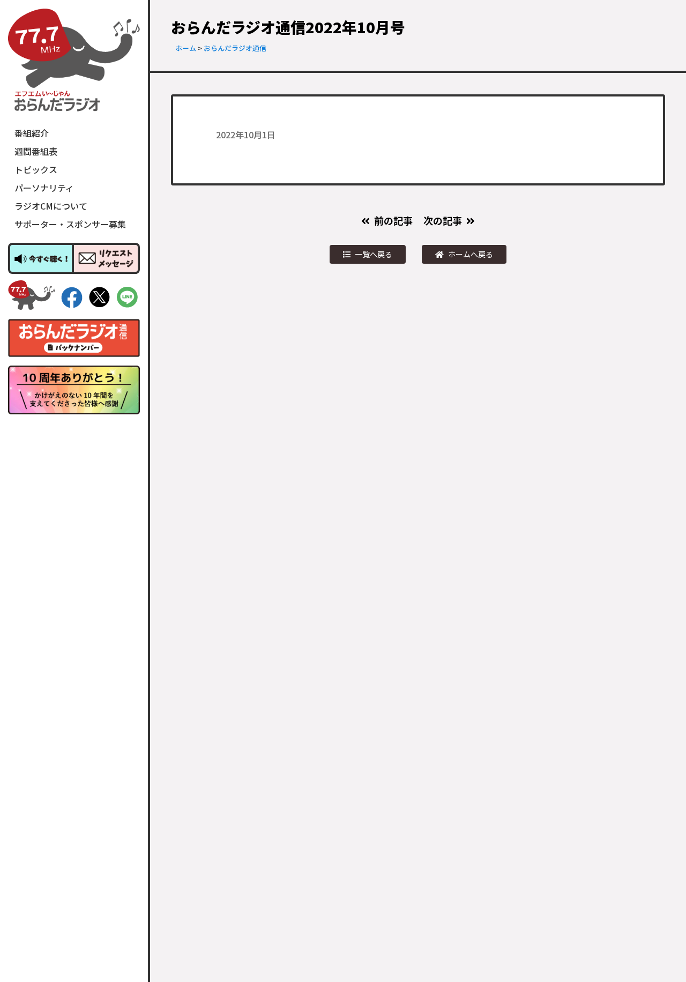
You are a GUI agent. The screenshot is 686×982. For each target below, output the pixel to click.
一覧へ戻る (373, 254)
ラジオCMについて (50, 205)
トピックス (35, 169)
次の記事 (442, 220)
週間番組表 (35, 151)
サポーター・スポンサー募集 (70, 224)
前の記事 (393, 220)
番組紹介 (31, 133)
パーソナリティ (44, 187)
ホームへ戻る (470, 254)
